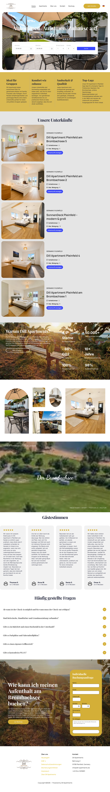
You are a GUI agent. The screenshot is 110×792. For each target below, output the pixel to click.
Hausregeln (45, 758)
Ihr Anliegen (76, 719)
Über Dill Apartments (48, 774)
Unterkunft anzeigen (55, 153)
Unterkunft (76, 696)
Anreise (75, 703)
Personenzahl (76, 711)
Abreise (84, 703)
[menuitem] (33, 6)
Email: (74, 690)
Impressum (45, 771)
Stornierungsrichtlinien (49, 768)
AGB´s (43, 761)
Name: (75, 683)
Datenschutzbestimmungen (51, 764)
